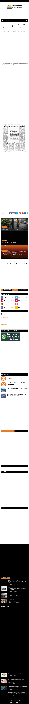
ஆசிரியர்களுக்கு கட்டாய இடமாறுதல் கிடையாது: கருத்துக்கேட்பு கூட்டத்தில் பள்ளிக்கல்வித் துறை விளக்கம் (17, 581)
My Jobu (4, 320)
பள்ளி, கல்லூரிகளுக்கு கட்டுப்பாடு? (9, 242)
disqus (20, 289)
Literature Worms (6, 317)
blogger (15, 289)
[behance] (27, 1)
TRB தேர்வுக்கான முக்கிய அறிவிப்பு (14, 673)
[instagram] (26, 1)
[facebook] (20, 1)
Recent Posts (7, 430)
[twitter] (22, 1)
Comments (21, 430)
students (18, 31)
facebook (25, 289)
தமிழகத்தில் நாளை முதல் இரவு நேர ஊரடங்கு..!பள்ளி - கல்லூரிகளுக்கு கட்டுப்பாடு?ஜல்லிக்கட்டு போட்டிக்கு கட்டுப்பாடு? (13, 254)
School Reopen (13, 31)
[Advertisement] (14, 47)
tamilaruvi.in (5, 314)
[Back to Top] (19, 700)
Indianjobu (4, 324)
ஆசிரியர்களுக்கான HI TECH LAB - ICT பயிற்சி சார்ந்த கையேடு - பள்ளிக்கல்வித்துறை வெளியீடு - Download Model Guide (17, 588)
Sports (3, 474)
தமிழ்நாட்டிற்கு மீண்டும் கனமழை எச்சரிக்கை (11, 229)
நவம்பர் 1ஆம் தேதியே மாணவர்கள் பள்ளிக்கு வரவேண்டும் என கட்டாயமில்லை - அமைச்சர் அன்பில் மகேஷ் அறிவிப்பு (18, 681)
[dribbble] (24, 1)
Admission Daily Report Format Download (16, 594)
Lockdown (4, 240)
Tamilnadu (23, 31)
